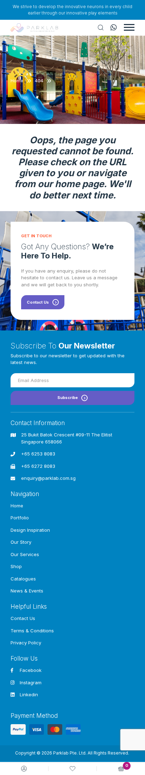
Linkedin (29, 694)
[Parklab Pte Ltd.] (34, 27)
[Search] (100, 27)
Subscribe (67, 397)
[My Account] (24, 768)
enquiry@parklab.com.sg (48, 478)
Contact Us (38, 302)
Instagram (31, 682)
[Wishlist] (72, 768)
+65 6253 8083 (38, 454)
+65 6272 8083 (38, 466)
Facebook (31, 670)
